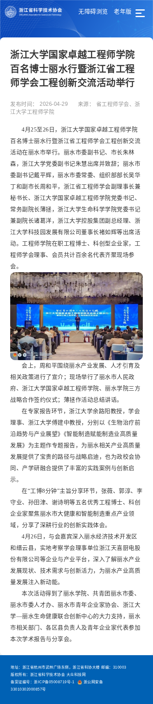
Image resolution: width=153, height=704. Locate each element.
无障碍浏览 (93, 11)
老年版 (123, 11)
